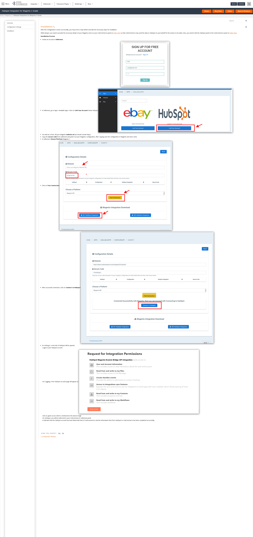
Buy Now (218, 11)
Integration (34, 4)
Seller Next (116, 33)
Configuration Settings (14, 27)
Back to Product (244, 11)
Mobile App (78, 4)
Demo (206, 11)
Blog (234, 4)
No (63, 433)
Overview (10, 23)
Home (2, 15)
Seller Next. (233, 33)
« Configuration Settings (48, 436)
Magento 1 (8, 15)
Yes (59, 433)
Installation (10, 31)
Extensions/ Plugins (63, 4)
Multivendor (47, 4)
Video (230, 11)
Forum (241, 4)
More (89, 4)
